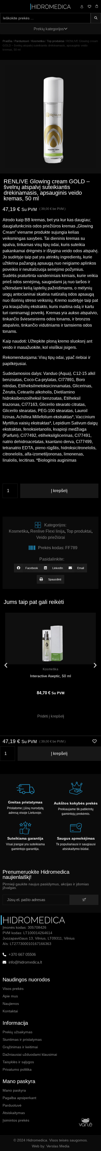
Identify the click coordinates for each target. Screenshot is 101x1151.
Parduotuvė (22, 41)
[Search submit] (96, 18)
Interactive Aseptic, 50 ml (50, 676)
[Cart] (96, 6)
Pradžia (7, 41)
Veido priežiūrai (50, 537)
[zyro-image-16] (50, 116)
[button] (27, 568)
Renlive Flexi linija (47, 531)
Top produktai (55, 41)
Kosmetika (38, 41)
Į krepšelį (59, 490)
